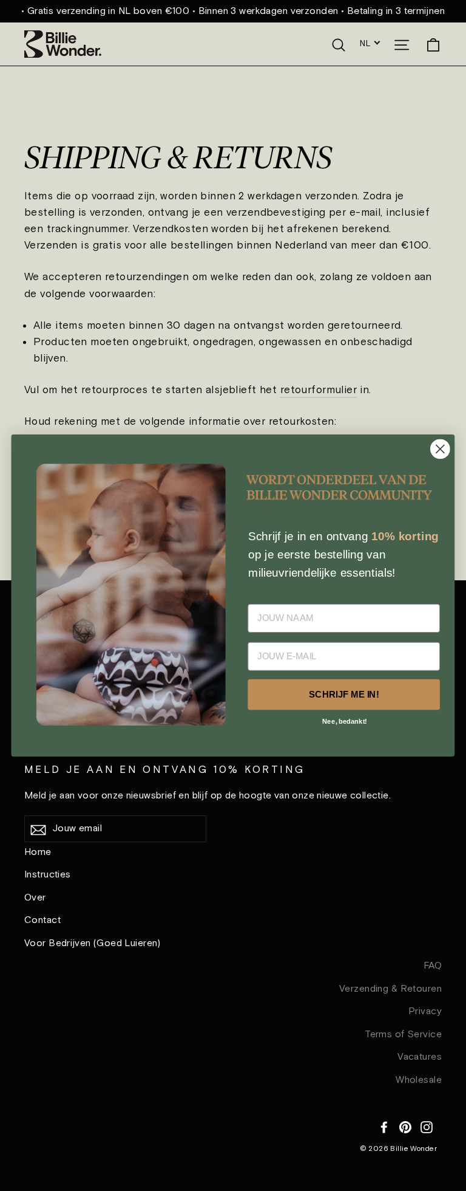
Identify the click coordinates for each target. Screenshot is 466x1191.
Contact (42, 920)
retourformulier (318, 390)
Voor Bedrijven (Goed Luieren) (92, 943)
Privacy (425, 1011)
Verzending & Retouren (390, 989)
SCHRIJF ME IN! (344, 694)
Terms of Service (403, 1034)
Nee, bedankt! (344, 721)
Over (35, 897)
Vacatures (419, 1057)
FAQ (433, 965)
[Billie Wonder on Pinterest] (405, 1125)
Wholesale (419, 1080)
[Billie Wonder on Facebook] (384, 1125)
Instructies (47, 874)
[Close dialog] (440, 449)
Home (38, 852)
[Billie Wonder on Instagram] (426, 1125)
